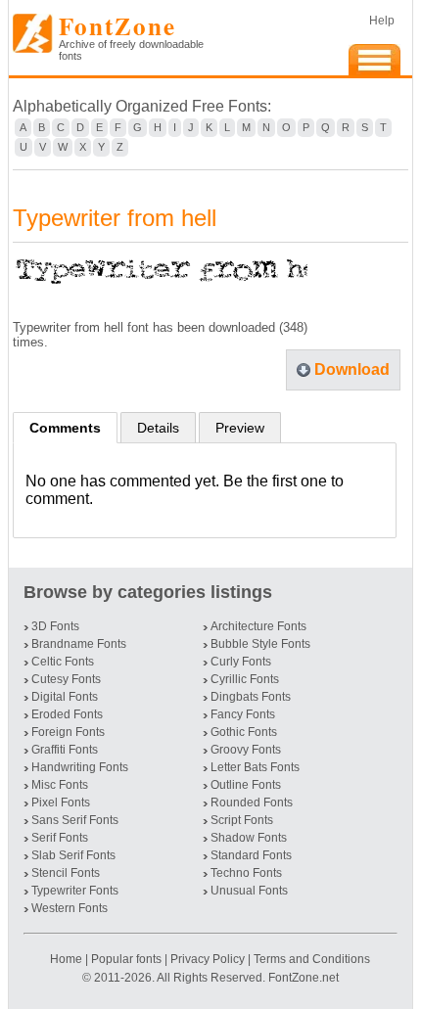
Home (67, 959)
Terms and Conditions (312, 959)
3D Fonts (55, 626)
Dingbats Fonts (250, 697)
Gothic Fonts (243, 732)
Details (158, 428)
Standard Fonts (251, 855)
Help (382, 20)
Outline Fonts (245, 785)
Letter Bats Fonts (255, 767)
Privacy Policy (207, 959)
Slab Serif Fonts (73, 855)
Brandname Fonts (78, 644)
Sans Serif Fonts (74, 820)
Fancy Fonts (242, 714)
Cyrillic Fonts (244, 679)
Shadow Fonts (248, 838)
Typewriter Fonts (74, 890)
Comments (65, 428)
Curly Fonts (240, 661)
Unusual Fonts (249, 890)
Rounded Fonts (251, 802)
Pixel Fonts (60, 802)
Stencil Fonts (65, 873)
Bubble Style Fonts (260, 644)
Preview (239, 428)
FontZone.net (303, 978)
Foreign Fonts (68, 732)
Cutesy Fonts (66, 679)
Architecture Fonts (258, 626)
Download (352, 369)
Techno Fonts (246, 873)
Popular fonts (126, 959)
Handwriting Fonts (79, 767)
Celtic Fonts (62, 661)
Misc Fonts (59, 785)
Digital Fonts (64, 697)
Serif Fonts (59, 838)
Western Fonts (69, 908)
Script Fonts (241, 820)
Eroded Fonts (67, 714)
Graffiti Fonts (64, 750)
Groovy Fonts (245, 750)
